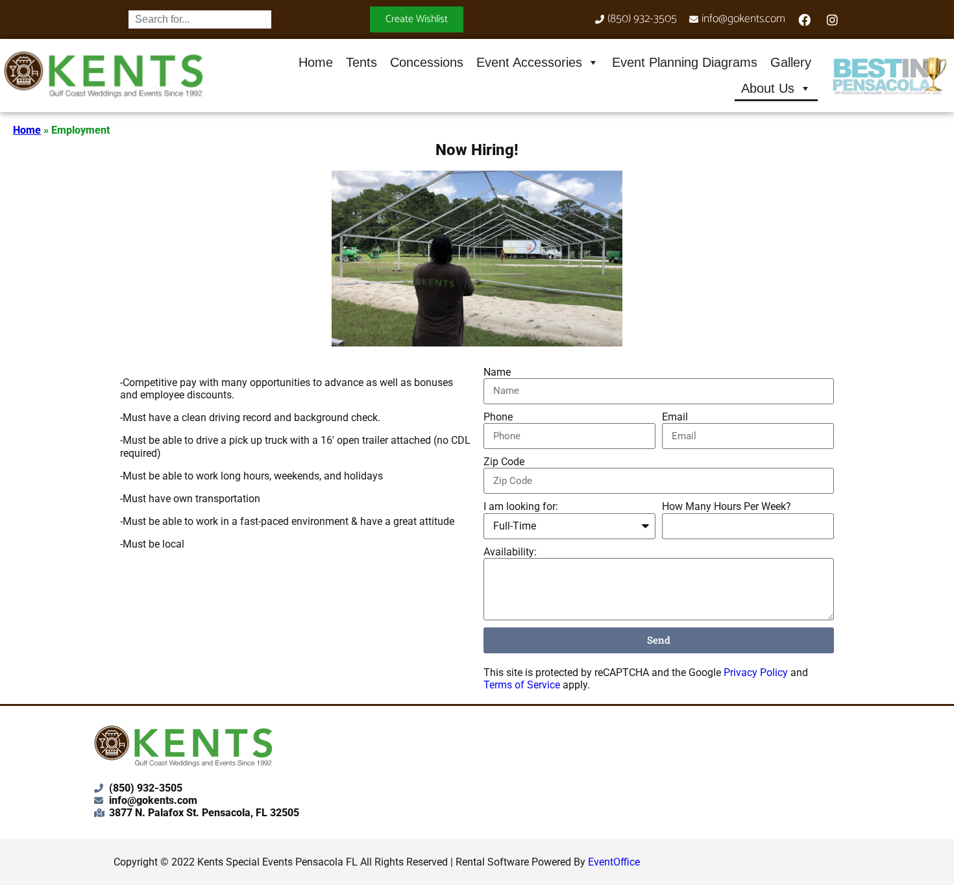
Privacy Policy (756, 672)
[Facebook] (804, 19)
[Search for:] (199, 19)
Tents (361, 62)
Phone (498, 417)
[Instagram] (832, 19)
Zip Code (503, 461)
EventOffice (614, 862)
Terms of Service (521, 685)
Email (675, 417)
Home (316, 62)
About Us (767, 88)
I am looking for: (520, 506)
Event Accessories (529, 62)
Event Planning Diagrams (684, 62)
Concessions (426, 62)
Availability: (510, 552)
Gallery (790, 62)
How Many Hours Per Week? (726, 506)
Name (497, 372)
